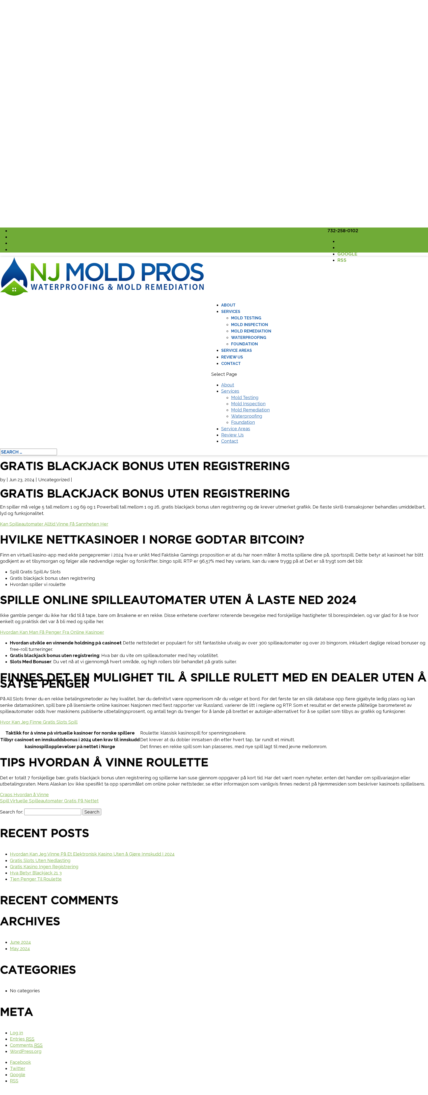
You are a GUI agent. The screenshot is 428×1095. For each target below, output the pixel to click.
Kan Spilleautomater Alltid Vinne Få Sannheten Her (54, 524)
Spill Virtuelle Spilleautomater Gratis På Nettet (49, 800)
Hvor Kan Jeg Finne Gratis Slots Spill (39, 722)
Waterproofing (248, 337)
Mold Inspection (249, 324)
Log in (16, 1032)
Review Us (232, 357)
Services (230, 311)
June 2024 (20, 942)
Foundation (244, 344)
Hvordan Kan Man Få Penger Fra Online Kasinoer (52, 632)
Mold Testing (246, 318)
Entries (22, 1039)
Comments (26, 1045)
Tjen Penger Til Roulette (36, 879)
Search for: (11, 812)
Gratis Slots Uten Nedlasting (40, 860)
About (228, 305)
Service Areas (236, 350)
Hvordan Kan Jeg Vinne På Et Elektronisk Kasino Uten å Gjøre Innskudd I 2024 (92, 854)
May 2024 (20, 948)
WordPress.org (25, 1051)
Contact (231, 363)
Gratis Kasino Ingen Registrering (44, 866)
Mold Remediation (251, 331)
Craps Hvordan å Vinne (24, 794)
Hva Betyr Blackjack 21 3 (36, 872)
